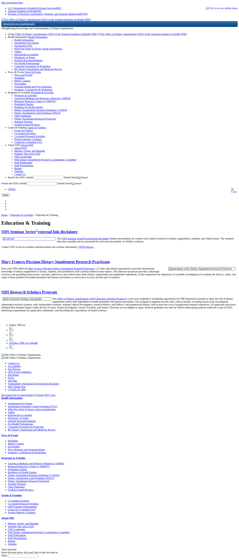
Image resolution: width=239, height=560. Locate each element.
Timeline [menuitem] (18, 171)
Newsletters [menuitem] (20, 83)
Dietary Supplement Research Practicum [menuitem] (35, 118)
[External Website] (56, 232)
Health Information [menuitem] (24, 40)
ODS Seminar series (72, 238)
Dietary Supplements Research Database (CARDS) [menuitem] (40, 110)
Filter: (4, 555)
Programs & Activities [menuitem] (25, 95)
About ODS (27, 145)
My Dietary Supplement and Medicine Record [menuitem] (38, 69)
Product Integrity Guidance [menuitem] (28, 139)
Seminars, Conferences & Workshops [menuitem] (33, 89)
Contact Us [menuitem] (20, 174)
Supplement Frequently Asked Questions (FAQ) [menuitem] (32, 406)
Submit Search (71, 177)
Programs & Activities (42, 92)
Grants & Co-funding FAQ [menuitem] (28, 142)
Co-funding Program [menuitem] (25, 133)
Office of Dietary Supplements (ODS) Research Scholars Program (91, 298)
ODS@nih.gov (86, 247)
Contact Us (13, 363)
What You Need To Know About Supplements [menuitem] (38, 48)
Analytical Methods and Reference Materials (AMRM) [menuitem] (42, 98)
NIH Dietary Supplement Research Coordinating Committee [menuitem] (45, 159)
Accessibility (14, 366)
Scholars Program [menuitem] (23, 121)
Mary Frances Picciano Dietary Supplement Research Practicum (55, 262)
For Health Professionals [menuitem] (27, 63)
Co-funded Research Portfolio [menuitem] (29, 136)
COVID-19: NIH (17, 389)
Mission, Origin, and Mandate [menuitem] (29, 151)
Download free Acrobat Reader (17, 395)
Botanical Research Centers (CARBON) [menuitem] (35, 101)
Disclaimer (13, 375)
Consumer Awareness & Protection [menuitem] (32, 66)
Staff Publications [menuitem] (23, 162)
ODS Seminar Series (18, 232)
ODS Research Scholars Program (29, 292)
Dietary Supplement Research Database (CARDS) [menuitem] (34, 475)
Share (5, 195)
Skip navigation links (12, 2)
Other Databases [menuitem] (22, 116)
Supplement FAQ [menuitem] (23, 45)
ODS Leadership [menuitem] (23, 156)
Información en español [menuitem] (26, 54)
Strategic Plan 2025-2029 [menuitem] (27, 153)
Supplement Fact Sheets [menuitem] (26, 43)
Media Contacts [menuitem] (22, 80)
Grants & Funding (36, 127)
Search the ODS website (20, 177)
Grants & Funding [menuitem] (23, 130)
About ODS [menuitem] (20, 148)
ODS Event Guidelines (20, 372)
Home (4, 215)
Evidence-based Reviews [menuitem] (27, 124)
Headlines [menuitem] (19, 78)
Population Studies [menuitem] (23, 104)
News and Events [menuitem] (23, 75)
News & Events (33, 72)
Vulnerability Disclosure (20, 383)
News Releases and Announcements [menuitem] (26, 449)
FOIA (11, 378)
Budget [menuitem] (18, 168)
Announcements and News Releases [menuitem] (33, 86)
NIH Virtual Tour (17, 386)
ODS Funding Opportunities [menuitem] (22, 506)
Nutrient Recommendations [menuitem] (28, 60)
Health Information (37, 37)
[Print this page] (11, 189)
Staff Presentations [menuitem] (23, 165)
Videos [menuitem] (17, 51)
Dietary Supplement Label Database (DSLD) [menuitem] (37, 113)
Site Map (12, 380)
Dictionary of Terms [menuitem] (24, 57)
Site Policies (14, 369)
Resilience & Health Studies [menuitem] (28, 107)
